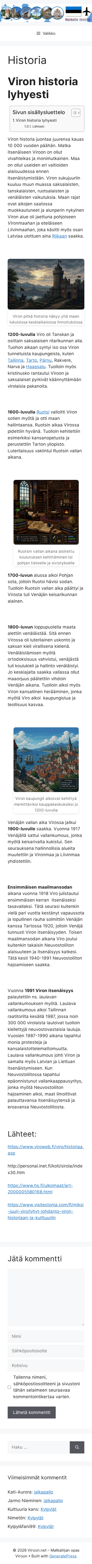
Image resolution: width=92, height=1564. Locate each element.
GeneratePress (63, 1556)
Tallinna (16, 360)
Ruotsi (43, 412)
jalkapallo (43, 1492)
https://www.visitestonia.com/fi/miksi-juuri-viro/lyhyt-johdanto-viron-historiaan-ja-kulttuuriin (46, 1211)
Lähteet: (38, 126)
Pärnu (46, 360)
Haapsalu (35, 366)
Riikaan (59, 236)
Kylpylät (48, 1509)
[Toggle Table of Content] (73, 113)
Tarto (31, 360)
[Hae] (77, 1447)
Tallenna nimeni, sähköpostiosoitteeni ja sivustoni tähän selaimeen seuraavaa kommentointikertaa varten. (46, 1387)
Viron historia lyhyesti (36, 120)
